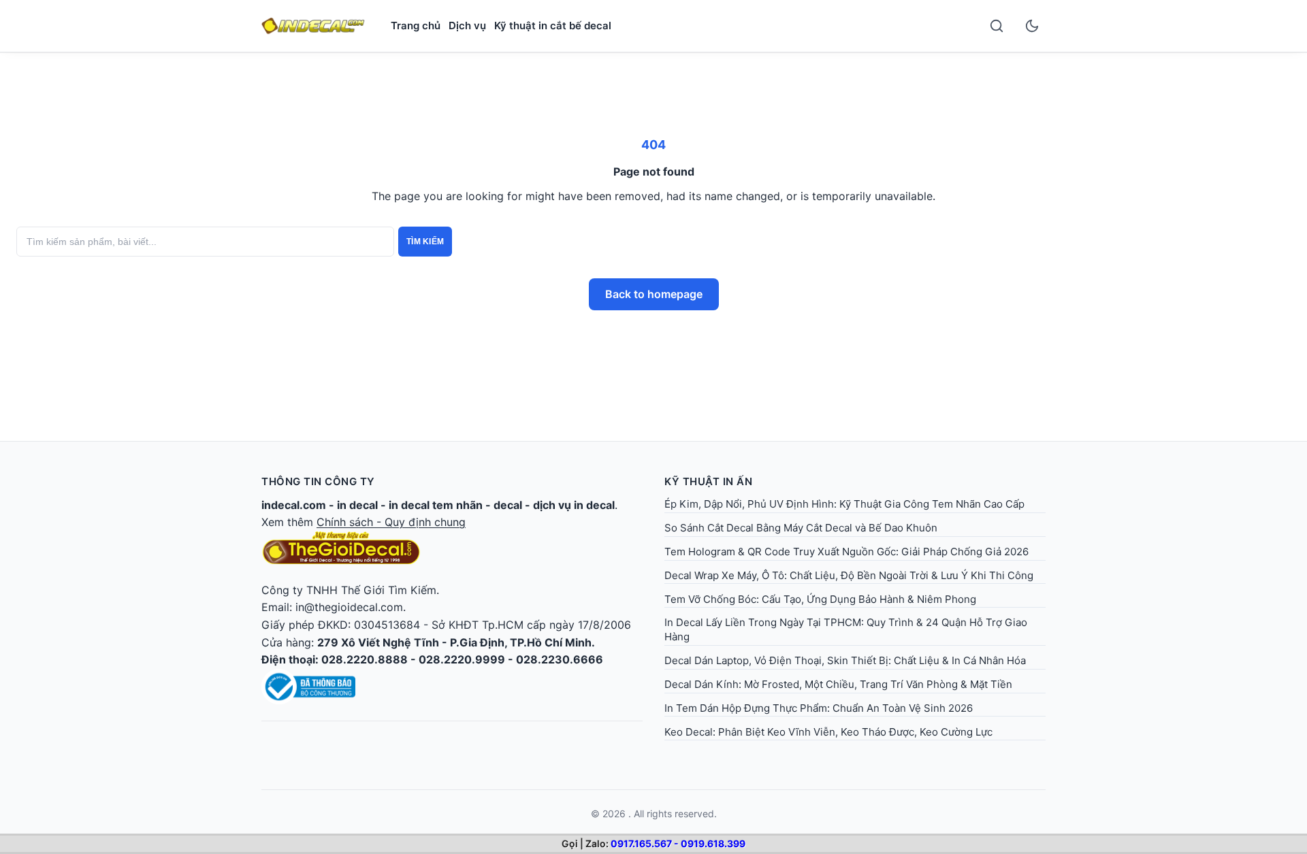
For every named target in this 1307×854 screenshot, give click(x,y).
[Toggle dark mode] (1032, 25)
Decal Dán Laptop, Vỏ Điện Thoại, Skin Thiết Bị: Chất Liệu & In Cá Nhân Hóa (845, 660)
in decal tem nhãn (436, 505)
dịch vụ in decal (574, 505)
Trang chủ (415, 25)
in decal (357, 505)
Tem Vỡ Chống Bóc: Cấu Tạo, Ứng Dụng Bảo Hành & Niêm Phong (820, 599)
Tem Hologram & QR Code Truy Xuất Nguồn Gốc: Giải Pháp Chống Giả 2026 (846, 551)
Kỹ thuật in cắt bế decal (552, 25)
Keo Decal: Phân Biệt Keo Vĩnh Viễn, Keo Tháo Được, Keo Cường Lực (828, 731)
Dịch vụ (467, 25)
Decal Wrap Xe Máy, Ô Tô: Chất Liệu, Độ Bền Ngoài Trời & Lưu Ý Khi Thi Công (848, 575)
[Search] (996, 25)
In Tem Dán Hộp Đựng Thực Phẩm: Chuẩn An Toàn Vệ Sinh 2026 (818, 708)
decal (508, 505)
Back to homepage (654, 294)
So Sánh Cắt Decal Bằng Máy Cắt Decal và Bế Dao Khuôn (800, 527)
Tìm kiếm (425, 241)
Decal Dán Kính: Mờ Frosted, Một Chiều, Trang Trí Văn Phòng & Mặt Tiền (838, 684)
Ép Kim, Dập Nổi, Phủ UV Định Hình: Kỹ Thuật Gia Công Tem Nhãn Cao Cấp (844, 503)
